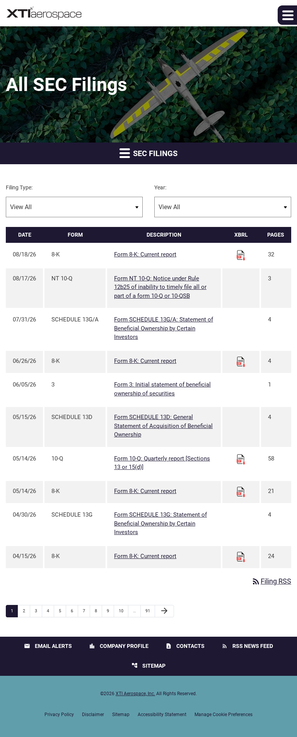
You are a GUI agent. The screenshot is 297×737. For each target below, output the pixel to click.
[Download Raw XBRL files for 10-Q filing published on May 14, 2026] (241, 458)
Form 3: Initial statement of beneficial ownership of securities (162, 389)
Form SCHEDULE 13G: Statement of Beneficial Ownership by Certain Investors (160, 523)
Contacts (185, 646)
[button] (287, 15)
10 (123, 610)
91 (150, 610)
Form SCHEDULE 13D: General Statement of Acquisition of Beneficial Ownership (163, 426)
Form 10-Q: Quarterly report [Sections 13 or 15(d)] (162, 463)
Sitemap (148, 665)
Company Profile (118, 646)
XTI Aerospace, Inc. (135, 693)
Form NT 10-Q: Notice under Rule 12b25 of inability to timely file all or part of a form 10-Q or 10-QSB (160, 287)
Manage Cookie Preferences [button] (224, 714)
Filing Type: (19, 187)
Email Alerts (48, 646)
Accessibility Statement (162, 714)
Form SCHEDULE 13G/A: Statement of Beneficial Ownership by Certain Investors (163, 328)
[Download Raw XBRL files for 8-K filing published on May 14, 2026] (241, 491)
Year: (160, 187)
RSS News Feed (247, 646)
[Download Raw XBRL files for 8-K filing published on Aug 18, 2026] (241, 255)
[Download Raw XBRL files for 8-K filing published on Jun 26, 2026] (241, 361)
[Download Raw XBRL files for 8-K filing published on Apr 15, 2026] (241, 556)
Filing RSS (271, 581)
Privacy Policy (59, 714)
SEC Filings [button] (154, 153)
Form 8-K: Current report (145, 254)
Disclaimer (93, 714)
